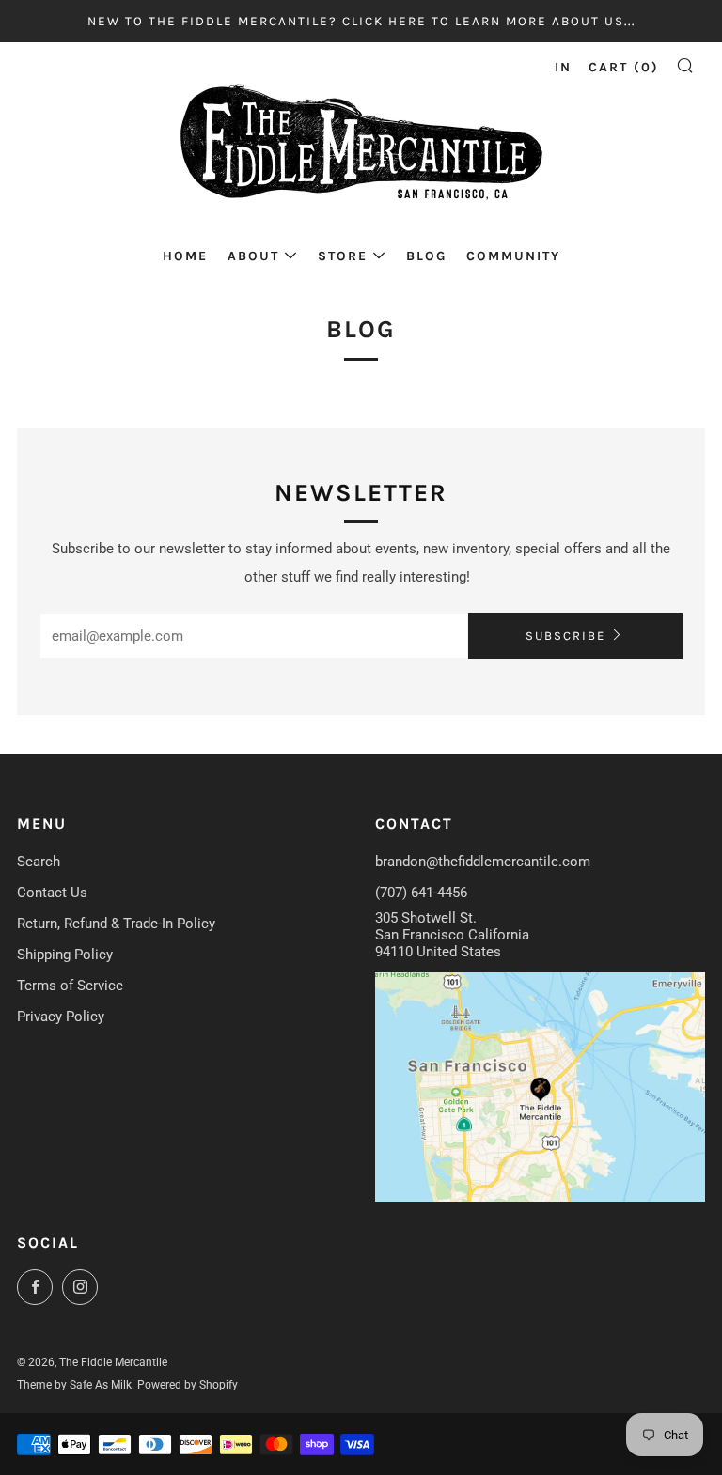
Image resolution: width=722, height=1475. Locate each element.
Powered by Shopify (187, 1384)
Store (343, 256)
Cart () (624, 67)
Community (513, 256)
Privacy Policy (60, 1016)
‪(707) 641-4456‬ (421, 892)
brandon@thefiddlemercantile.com (482, 861)
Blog (426, 256)
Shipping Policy (65, 954)
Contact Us (52, 892)
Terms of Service (70, 985)
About (253, 256)
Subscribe (565, 636)
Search (38, 861)
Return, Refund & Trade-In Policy (116, 923)
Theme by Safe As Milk (74, 1384)
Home (185, 256)
